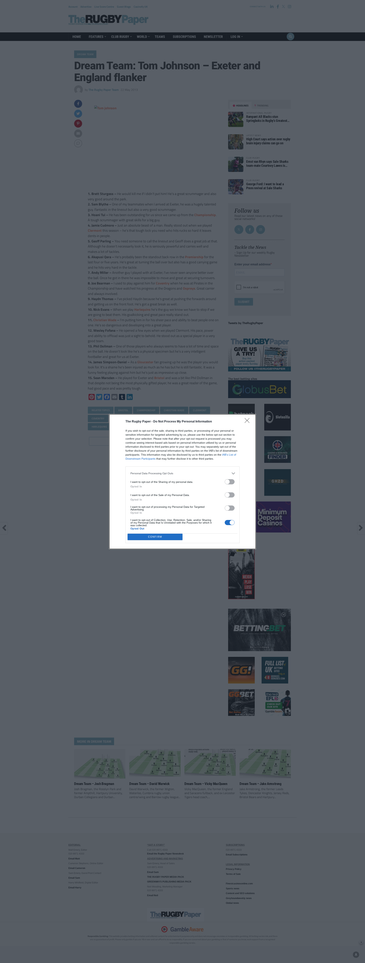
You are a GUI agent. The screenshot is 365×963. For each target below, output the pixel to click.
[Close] (248, 421)
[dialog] (182, 481)
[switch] (230, 481)
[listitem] (182, 473)
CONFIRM (155, 536)
